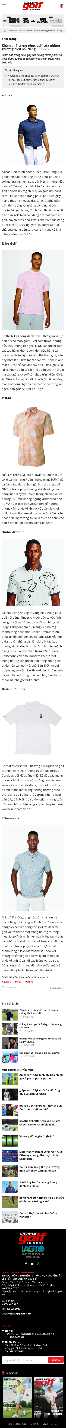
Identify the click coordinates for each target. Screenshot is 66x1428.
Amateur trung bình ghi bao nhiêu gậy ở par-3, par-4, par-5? (41, 1076)
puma (30, 981)
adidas (7, 981)
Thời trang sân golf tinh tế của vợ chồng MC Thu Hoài (38, 1012)
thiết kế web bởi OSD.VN (33, 1426)
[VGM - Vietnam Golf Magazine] (33, 6)
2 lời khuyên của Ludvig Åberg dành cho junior (38, 1184)
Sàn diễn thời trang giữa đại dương (26, 83)
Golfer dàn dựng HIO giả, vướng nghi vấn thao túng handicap (39, 1168)
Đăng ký (55, 1359)
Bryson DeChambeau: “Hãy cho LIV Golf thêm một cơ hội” (40, 1107)
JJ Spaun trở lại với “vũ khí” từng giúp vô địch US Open (39, 1092)
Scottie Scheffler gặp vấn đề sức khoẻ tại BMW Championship (39, 1122)
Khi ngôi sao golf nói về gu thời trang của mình (31, 79)
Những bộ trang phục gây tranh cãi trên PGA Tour (33, 75)
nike (19, 981)
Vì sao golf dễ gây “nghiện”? (37, 1136)
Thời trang (9, 39)
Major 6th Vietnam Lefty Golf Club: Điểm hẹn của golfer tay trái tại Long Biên (41, 1155)
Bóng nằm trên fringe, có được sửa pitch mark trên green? (41, 1199)
